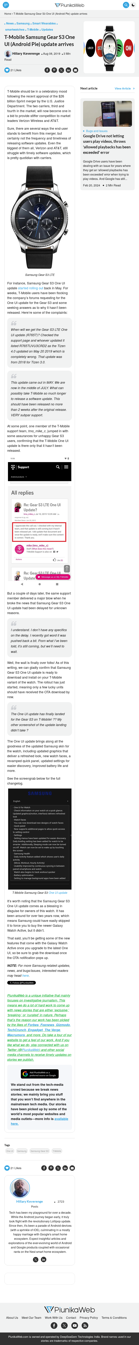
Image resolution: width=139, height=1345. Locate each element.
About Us (12, 1317)
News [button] (10, 23)
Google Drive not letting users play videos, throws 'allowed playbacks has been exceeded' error (107, 144)
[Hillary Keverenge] (39, 1188)
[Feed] (85, 1325)
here (25, 975)
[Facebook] (54, 1325)
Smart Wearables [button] (44, 23)
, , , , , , (39, 1029)
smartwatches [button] (14, 29)
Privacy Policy (89, 1317)
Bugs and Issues (97, 131)
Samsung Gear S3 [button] (40, 1150)
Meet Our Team (31, 1317)
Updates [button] (47, 29)
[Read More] (107, 114)
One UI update (58, 893)
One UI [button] (9, 1150)
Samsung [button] (23, 23)
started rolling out (30, 287)
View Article (123, 88)
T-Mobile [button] (33, 29)
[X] (64, 1325)
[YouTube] (74, 1325)
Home (7, 13)
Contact (71, 1317)
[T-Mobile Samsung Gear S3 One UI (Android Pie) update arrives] (109, 47)
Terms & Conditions (114, 1317)
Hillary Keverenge (26, 53)
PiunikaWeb (30, 1049)
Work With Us (53, 1317)
